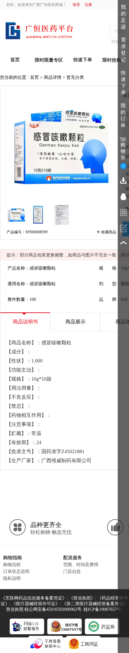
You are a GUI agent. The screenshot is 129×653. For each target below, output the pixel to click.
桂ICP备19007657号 (102, 609)
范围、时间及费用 (80, 564)
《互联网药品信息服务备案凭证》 (34, 598)
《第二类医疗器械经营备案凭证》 (95, 603)
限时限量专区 (49, 60)
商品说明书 (25, 321)
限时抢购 (111, 60)
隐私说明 (12, 578)
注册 (88, 5)
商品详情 (52, 77)
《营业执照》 (82, 598)
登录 (76, 5)
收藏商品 (108, 232)
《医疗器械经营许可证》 (36, 603)
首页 (34, 77)
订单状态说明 (16, 571)
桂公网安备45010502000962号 (52, 609)
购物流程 (12, 564)
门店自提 (72, 571)
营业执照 (14, 609)
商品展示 (75, 321)
